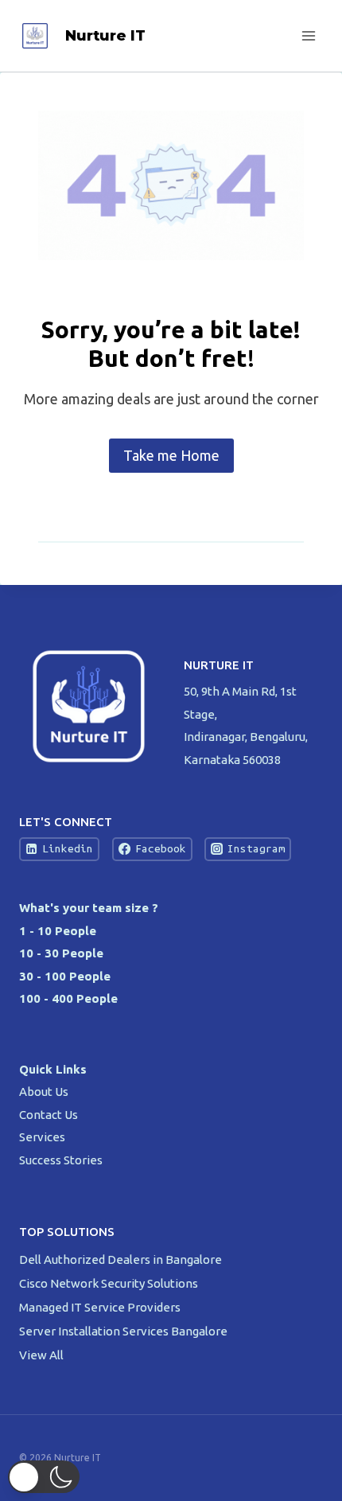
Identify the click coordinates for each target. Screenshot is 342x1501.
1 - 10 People (57, 931)
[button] (44, 1476)
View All (41, 1355)
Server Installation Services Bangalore (124, 1331)
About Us (43, 1091)
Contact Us (48, 1114)
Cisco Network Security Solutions (109, 1283)
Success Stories (61, 1160)
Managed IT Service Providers (101, 1307)
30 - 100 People (65, 976)
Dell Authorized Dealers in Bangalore (121, 1259)
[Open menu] (308, 35)
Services (42, 1137)
